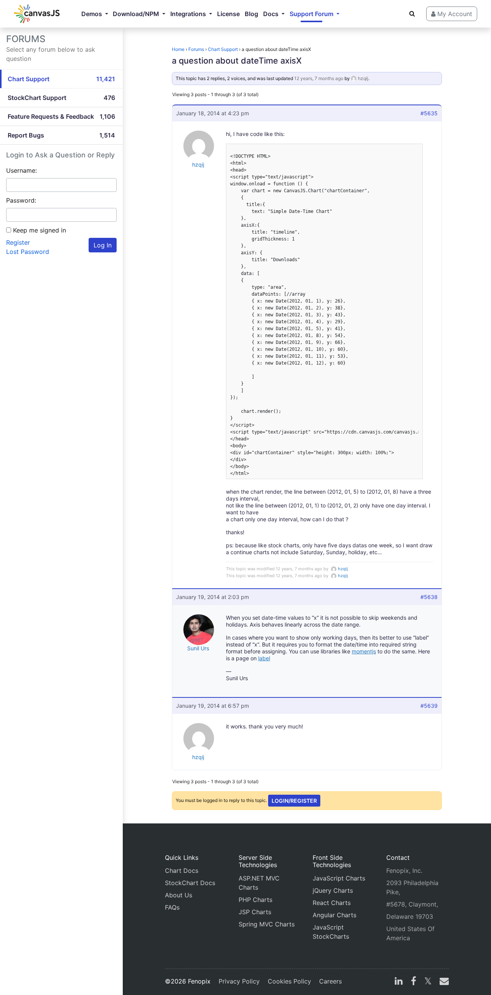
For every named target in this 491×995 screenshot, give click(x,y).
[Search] (412, 13)
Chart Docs (181, 870)
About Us (178, 895)
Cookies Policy (289, 981)
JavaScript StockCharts (331, 931)
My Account (453, 14)
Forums (196, 49)
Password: (21, 200)
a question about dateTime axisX (237, 60)
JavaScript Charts (339, 878)
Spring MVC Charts (267, 924)
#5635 (429, 113)
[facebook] (413, 982)
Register (18, 242)
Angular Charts (334, 915)
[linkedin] (399, 982)
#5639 (429, 705)
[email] (443, 982)
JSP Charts (255, 912)
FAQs (172, 907)
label (264, 658)
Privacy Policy (239, 981)
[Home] (37, 13)
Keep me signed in (39, 230)
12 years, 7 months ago (318, 78)
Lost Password (27, 251)
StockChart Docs (190, 883)
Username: (21, 170)
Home (178, 49)
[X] (428, 982)
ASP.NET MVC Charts (259, 882)
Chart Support (223, 49)
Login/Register (294, 800)
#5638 (429, 597)
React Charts (332, 903)
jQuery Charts (333, 890)
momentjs (364, 651)
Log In (103, 245)
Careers (330, 981)
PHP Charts (255, 899)
